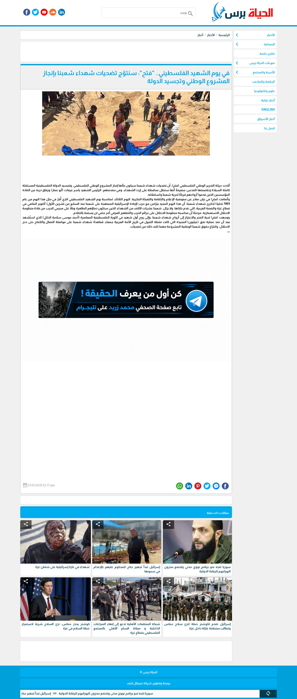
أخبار (200, 35)
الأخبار (211, 35)
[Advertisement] (153, 51)
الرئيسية (224, 35)
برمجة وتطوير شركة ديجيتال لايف (148, 683)
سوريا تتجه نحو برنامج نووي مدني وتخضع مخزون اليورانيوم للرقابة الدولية (130, 693)
